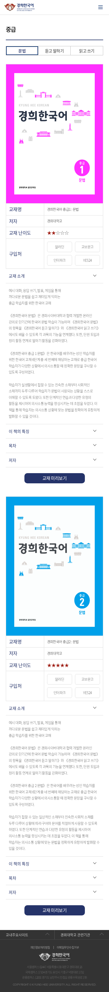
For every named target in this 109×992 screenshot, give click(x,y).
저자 (12, 460)
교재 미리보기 (54, 478)
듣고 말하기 (54, 51)
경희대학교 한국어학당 (19, 7)
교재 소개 (17, 276)
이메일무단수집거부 (68, 947)
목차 (12, 445)
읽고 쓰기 (86, 51)
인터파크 (59, 260)
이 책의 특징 (19, 431)
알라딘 (59, 247)
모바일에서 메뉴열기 (100, 7)
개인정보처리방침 (40, 947)
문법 (22, 51)
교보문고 (87, 247)
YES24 (87, 260)
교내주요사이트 (17, 935)
